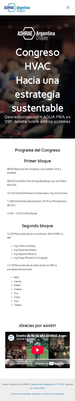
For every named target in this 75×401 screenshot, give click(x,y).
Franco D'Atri (39, 388)
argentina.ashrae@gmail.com (44, 384)
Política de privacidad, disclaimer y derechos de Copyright (37, 394)
